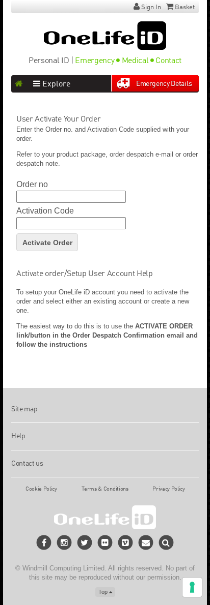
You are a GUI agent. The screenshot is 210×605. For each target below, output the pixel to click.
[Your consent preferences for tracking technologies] (192, 587)
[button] (166, 542)
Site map (24, 409)
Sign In (151, 7)
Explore (55, 84)
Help (18, 436)
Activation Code (45, 211)
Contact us (27, 463)
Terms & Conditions (105, 489)
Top (103, 592)
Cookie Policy (41, 489)
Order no (32, 184)
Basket (185, 7)
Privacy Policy (168, 489)
